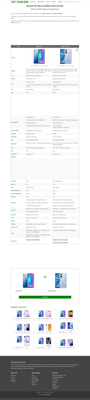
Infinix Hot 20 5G (66, 46)
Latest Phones (40, 1)
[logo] (19, 2)
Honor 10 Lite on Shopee (32, 239)
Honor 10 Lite (39, 46)
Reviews (54, 1)
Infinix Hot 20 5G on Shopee (60, 242)
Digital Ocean (48, 394)
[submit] (78, 2)
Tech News (32, 1)
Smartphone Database (58, 377)
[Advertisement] (45, 35)
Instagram (13, 381)
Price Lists (34, 384)
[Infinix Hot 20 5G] (65, 64)
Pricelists (60, 1)
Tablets (48, 1)
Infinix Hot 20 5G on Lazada (60, 239)
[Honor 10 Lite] (39, 64)
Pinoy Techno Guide (20, 362)
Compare (45, 297)
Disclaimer (55, 388)
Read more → (31, 368)
